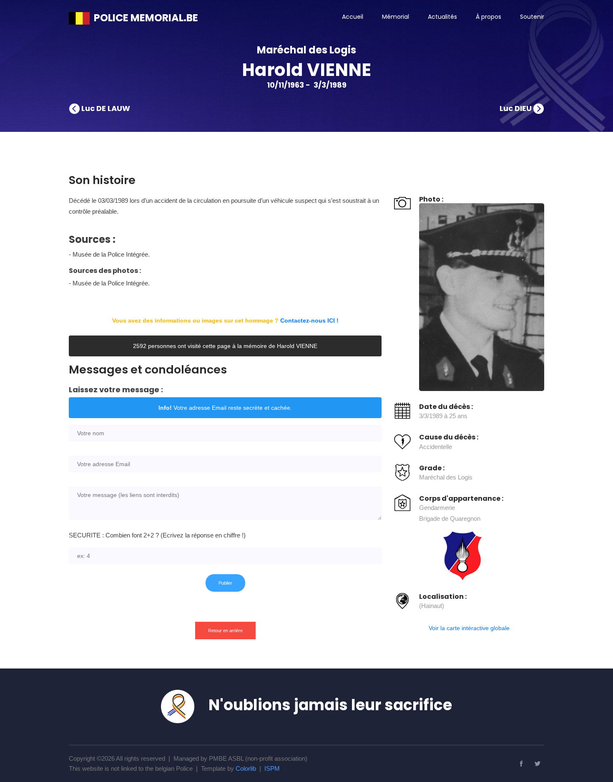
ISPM (272, 768)
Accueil (352, 17)
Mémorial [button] (395, 17)
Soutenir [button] (532, 17)
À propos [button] (488, 17)
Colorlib (246, 768)
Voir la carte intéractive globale (469, 628)
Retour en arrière (225, 630)
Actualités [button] (442, 17)
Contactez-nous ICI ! (309, 320)
